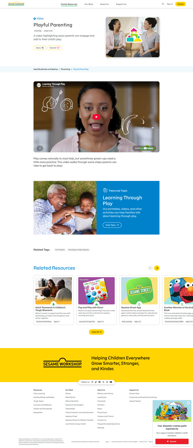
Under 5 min (48, 31)
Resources (38, 390)
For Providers (60, 250)
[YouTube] (111, 382)
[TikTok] (96, 382)
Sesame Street (71, 416)
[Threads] (107, 382)
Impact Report (135, 401)
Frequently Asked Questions (108, 424)
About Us (104, 4)
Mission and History (105, 393)
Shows (68, 393)
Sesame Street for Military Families (79, 420)
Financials (101, 401)
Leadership (101, 397)
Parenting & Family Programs (78, 250)
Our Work (88, 4)
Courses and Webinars (43, 405)
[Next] (156, 268)
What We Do (70, 397)
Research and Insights (74, 405)
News (99, 409)
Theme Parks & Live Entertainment (79, 412)
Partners (100, 405)
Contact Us (101, 420)
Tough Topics (39, 401)
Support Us (121, 4)
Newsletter (38, 412)
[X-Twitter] (103, 382)
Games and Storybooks (43, 409)
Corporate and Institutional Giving (143, 397)
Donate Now (134, 393)
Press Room (102, 412)
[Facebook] (100, 382)
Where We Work (71, 401)
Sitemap (100, 428)
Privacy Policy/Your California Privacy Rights (125, 442)
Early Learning (39, 393)
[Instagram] (92, 382)
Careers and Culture (105, 416)
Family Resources (69, 4)
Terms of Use (143, 442)
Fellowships (70, 409)
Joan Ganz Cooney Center (75, 424)
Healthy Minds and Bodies (46, 69)
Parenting (37, 31)
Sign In (170, 4)
